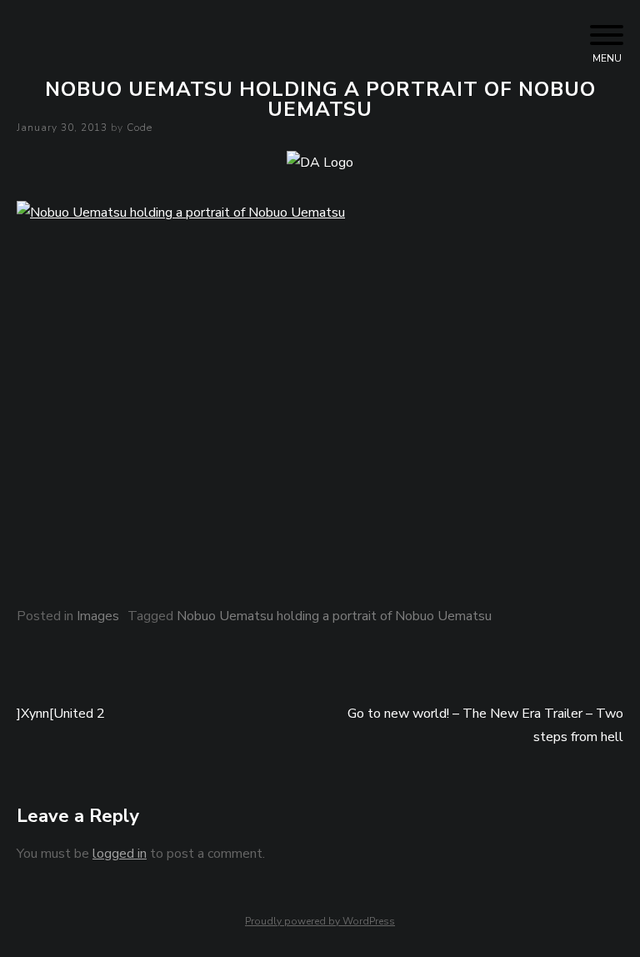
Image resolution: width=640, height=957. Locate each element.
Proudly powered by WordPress (320, 921)
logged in (119, 853)
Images (98, 616)
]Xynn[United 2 (61, 713)
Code (139, 127)
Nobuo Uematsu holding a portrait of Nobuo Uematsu (334, 616)
